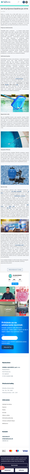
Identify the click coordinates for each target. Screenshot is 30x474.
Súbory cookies (6, 415)
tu (23, 461)
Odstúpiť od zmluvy (7, 404)
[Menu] (26, 2)
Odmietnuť (7, 470)
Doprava (4, 407)
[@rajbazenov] (10, 276)
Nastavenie (14, 465)
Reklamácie (5, 423)
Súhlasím (21, 470)
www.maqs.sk (6, 436)
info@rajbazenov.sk (7, 439)
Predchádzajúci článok (15, 269)
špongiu (7, 84)
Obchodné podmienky (7, 418)
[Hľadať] (18, 1)
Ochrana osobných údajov (8, 421)
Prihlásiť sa (7, 347)
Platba (4, 410)
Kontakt (4, 412)
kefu (17, 84)
